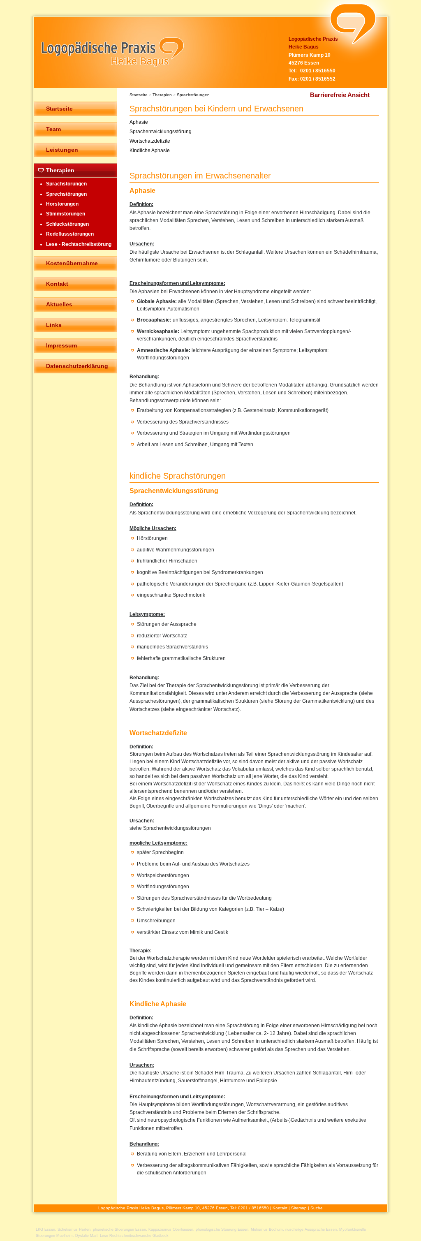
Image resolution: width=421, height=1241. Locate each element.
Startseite (139, 95)
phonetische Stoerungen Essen (119, 1229)
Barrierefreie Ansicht (340, 94)
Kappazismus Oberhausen (170, 1229)
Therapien (162, 95)
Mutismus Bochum (267, 1229)
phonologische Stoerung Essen (222, 1229)
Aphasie (139, 122)
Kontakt (280, 1208)
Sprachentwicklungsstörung (161, 131)
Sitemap (299, 1208)
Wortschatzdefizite (150, 141)
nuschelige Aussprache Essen (311, 1229)
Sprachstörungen (193, 95)
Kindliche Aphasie (150, 150)
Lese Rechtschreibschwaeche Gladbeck (134, 1236)
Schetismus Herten (74, 1229)
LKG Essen (45, 1229)
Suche (316, 1208)
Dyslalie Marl (86, 1236)
